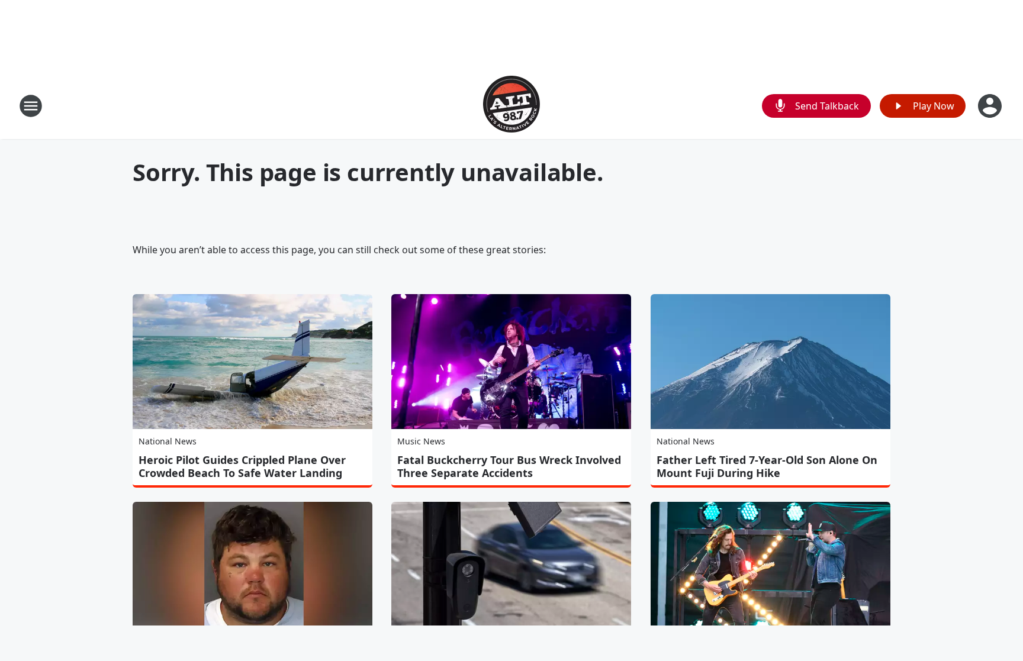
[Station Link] (511, 106)
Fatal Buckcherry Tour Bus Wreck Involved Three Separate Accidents (509, 466)
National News (168, 441)
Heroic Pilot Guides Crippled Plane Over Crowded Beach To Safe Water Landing (242, 466)
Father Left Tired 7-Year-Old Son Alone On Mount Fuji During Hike (767, 466)
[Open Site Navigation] (31, 106)
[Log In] (991, 106)
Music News (421, 441)
